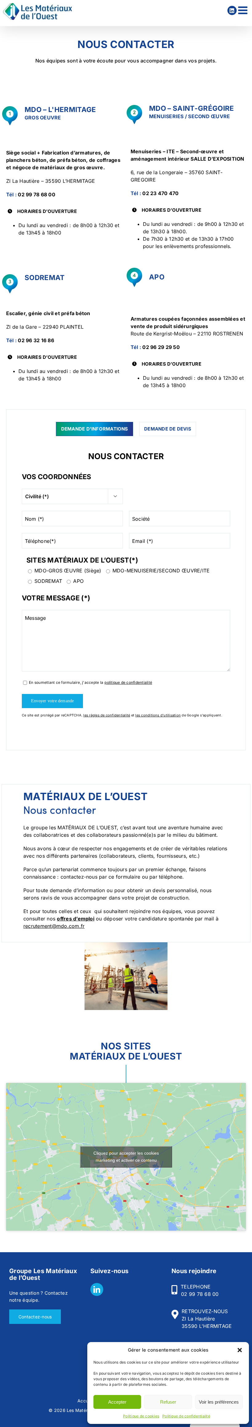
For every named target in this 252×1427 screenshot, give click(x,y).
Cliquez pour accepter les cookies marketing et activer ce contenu (126, 1157)
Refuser (168, 1402)
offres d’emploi (75, 919)
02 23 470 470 (160, 193)
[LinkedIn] (96, 1289)
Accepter (117, 1402)
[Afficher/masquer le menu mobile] (243, 10)
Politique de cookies (141, 1416)
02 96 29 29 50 (160, 347)
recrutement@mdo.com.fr (54, 926)
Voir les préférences (219, 1402)
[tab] (94, 429)
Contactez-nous (35, 1316)
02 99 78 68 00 (36, 194)
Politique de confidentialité (186, 1416)
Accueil (85, 1400)
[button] (240, 1350)
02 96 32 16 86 (36, 340)
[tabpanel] (126, 579)
